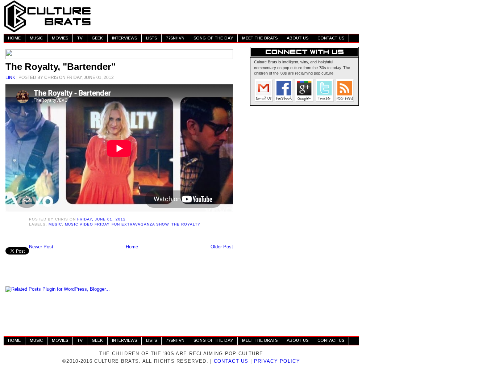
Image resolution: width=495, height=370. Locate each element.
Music (55, 224)
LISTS (151, 38)
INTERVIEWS (124, 38)
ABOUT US (297, 38)
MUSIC (36, 38)
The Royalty (185, 224)
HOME (14, 38)
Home (132, 246)
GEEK (97, 38)
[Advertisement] (227, 16)
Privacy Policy (277, 361)
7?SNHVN (175, 38)
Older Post (222, 246)
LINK (10, 77)
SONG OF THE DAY (213, 38)
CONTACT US (330, 38)
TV (80, 38)
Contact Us (231, 361)
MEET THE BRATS (260, 38)
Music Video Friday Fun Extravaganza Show (117, 224)
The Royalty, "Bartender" (60, 66)
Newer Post (41, 246)
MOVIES (60, 38)
